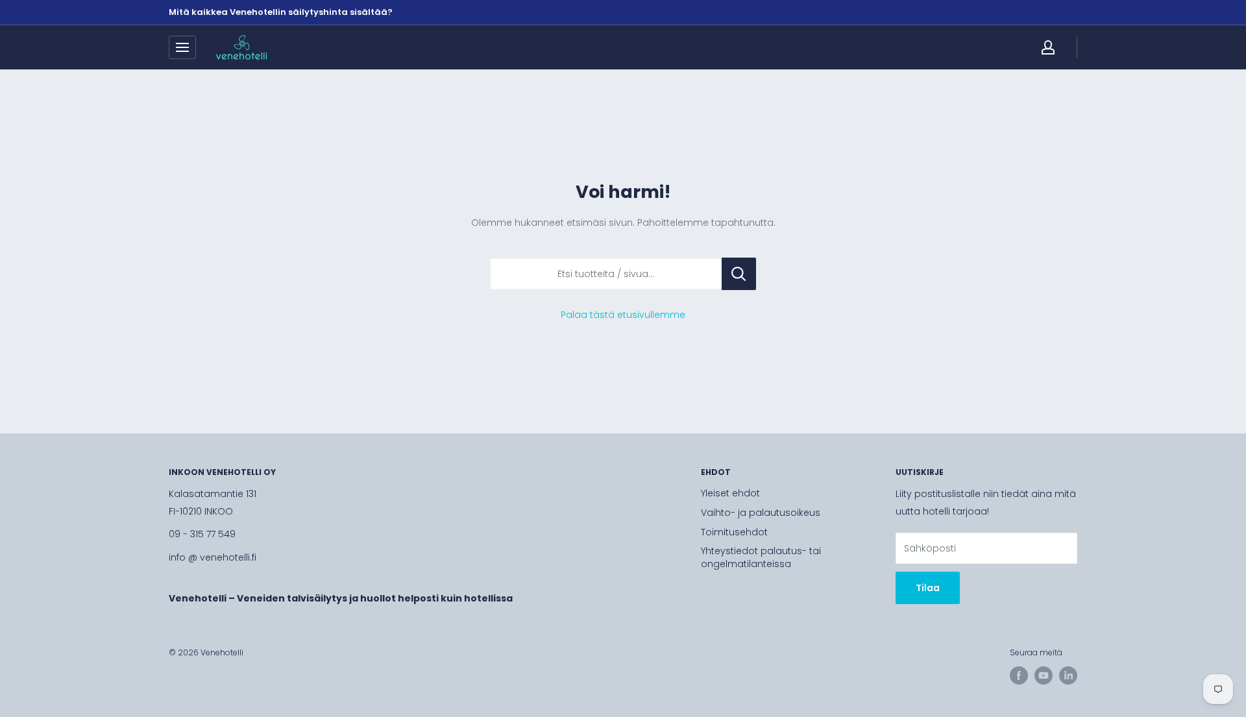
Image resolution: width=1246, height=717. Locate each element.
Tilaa (928, 587)
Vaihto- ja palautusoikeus (760, 512)
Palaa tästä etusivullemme (623, 314)
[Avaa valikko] (182, 47)
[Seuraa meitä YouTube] (1043, 675)
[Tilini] (1048, 47)
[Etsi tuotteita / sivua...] (739, 274)
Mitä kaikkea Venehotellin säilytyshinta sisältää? (281, 12)
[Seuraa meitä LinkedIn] (1068, 675)
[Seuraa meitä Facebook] (1019, 675)
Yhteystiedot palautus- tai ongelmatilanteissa (761, 557)
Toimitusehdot (734, 532)
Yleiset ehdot (730, 493)
